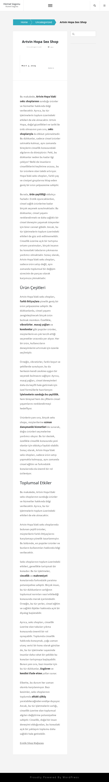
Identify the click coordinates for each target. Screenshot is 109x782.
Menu (104, 5)
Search (94, 5)
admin (51, 68)
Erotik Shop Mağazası (32, 743)
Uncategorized (34, 47)
